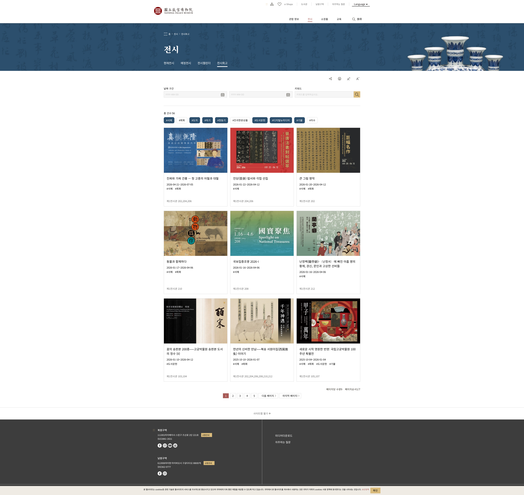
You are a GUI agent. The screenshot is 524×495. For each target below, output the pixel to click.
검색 (357, 94)
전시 (176, 34)
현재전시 (169, 63)
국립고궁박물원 (173, 11)
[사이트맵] (272, 4)
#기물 (300, 120)
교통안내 (205, 435)
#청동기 (221, 120)
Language (359, 4)
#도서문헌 (260, 120)
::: (267, 4)
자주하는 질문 (283, 442)
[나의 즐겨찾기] (279, 4)
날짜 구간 (169, 88)
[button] (339, 78)
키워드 (298, 88)
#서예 (169, 120)
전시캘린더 (204, 63)
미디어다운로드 (283, 436)
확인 (375, 490)
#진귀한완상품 (240, 120)
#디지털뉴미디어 (281, 120)
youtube (170, 445)
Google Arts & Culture (175, 445)
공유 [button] (330, 78)
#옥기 (208, 120)
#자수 (312, 120)
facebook (160, 445)
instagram (165, 445)
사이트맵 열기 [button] (260, 413)
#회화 (182, 120)
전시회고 (185, 34)
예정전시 (186, 63)
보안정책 (365, 489)
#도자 (195, 120)
